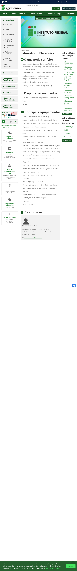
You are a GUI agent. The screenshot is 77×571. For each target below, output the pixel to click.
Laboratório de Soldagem (69, 91)
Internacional (10, 86)
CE (10, 189)
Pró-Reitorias (9, 34)
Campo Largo (68, 127)
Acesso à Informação (8, 106)
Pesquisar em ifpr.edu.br (32, 6)
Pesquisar (56, 8)
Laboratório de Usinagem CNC (69, 97)
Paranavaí (67, 137)
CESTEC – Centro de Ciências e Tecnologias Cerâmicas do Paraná (69, 76)
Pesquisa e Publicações (8, 79)
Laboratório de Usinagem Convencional (69, 103)
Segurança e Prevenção (9, 205)
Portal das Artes (10, 218)
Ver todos (68, 114)
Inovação (8, 92)
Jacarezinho (68, 133)
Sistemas (9, 153)
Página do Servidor (9, 138)
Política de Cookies (52, 568)
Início (5, 14)
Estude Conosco (36, 14)
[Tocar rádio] (3, 121)
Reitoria (7, 29)
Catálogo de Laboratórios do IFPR (48, 18)
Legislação (56, 2)
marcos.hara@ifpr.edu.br (33, 238)
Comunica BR (19, 2)
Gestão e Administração (9, 99)
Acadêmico (9, 73)
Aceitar (70, 566)
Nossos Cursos (17, 14)
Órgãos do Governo (69, 2)
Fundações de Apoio (9, 46)
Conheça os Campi (54, 14)
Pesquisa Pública (70, 8)
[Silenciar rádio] (11, 122)
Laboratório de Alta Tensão (69, 68)
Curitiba (66, 130)
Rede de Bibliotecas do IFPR (9, 171)
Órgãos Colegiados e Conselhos (9, 59)
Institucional (9, 20)
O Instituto (8, 25)
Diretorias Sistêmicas (8, 40)
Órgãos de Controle (8, 53)
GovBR (4, 2)
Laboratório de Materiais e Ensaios (69, 85)
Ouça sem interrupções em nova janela (9, 126)
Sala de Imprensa (7, 66)
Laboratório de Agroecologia (69, 63)
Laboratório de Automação (69, 109)
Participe (46, 2)
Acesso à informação (34, 2)
